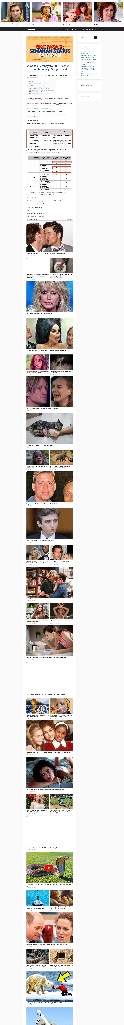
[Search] (95, 37)
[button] (96, 29)
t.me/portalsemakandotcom (50, 192)
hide (35, 81)
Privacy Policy (66, 29)
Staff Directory (89, 29)
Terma (82, 29)
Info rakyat (31, 29)
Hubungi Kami (75, 29)
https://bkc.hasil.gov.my (32, 116)
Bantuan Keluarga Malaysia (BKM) (42, 108)
